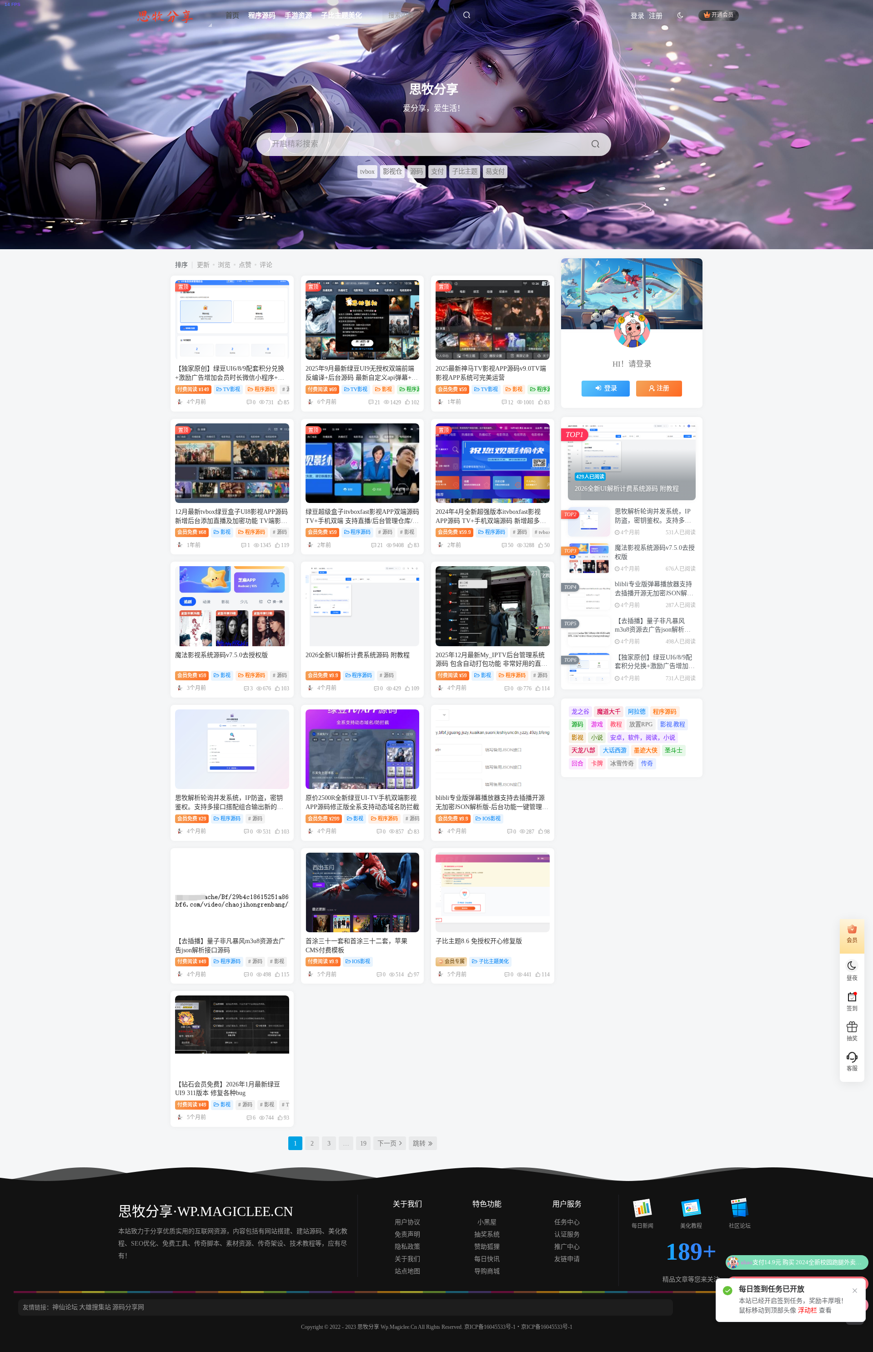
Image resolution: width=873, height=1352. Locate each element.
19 (363, 1143)
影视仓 (392, 171)
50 (510, 545)
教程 (616, 724)
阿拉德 (637, 711)
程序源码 (262, 15)
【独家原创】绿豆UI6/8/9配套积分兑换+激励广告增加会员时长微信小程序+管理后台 (229, 377)
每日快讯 (487, 1259)
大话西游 (615, 750)
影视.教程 (672, 724)
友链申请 (567, 1259)
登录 (637, 16)
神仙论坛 (65, 1307)
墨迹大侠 (645, 750)
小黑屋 (487, 1222)
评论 (266, 264)
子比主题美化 (341, 15)
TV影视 (231, 389)
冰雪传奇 (622, 763)
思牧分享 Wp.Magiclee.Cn (387, 1327)
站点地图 (407, 1271)
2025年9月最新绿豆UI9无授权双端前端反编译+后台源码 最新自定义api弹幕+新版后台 (362, 377)
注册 (655, 16)
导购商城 (487, 1271)
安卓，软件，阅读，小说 (642, 737)
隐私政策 (407, 1246)
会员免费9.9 (323, 675)
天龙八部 (583, 750)
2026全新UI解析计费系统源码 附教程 (358, 655)
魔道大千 (609, 711)
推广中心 (567, 1246)
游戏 (597, 724)
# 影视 (407, 532)
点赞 (245, 264)
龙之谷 (580, 711)
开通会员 (722, 15)
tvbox (367, 171)
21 (377, 402)
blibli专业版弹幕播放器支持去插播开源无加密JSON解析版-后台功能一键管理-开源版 (490, 806)
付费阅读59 (452, 675)
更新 (203, 264)
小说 (597, 737)
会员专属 (454, 961)
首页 (232, 15)
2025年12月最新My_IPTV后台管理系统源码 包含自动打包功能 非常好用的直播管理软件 (491, 664)
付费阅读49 (191, 961)
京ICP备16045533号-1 (490, 1327)
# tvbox (543, 532)
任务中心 (567, 1222)
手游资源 (298, 15)
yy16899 (746, 1276)
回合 (577, 763)
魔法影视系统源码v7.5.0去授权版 (221, 655)
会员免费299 (324, 818)
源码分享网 (128, 1307)
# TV (287, 1104)
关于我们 (407, 1259)
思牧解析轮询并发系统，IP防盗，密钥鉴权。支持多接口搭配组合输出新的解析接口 (229, 806)
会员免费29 (191, 818)
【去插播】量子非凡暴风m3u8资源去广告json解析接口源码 (653, 630)
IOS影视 (491, 818)
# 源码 (280, 532)
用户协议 (407, 1222)
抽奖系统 (487, 1234)
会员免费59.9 (454, 532)
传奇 (647, 763)
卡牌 (597, 763)
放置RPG (640, 724)
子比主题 (464, 171)
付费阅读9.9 (323, 961)
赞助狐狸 (487, 1246)
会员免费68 (191, 532)
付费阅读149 (193, 389)
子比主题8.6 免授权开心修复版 (479, 941)
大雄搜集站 (95, 1307)
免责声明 (407, 1234)
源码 (416, 171)
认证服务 (567, 1234)
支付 (437, 171)
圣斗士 (673, 750)
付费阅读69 (322, 389)
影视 (387, 389)
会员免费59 (452, 389)
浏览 (224, 264)
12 (510, 402)
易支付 (495, 171)
